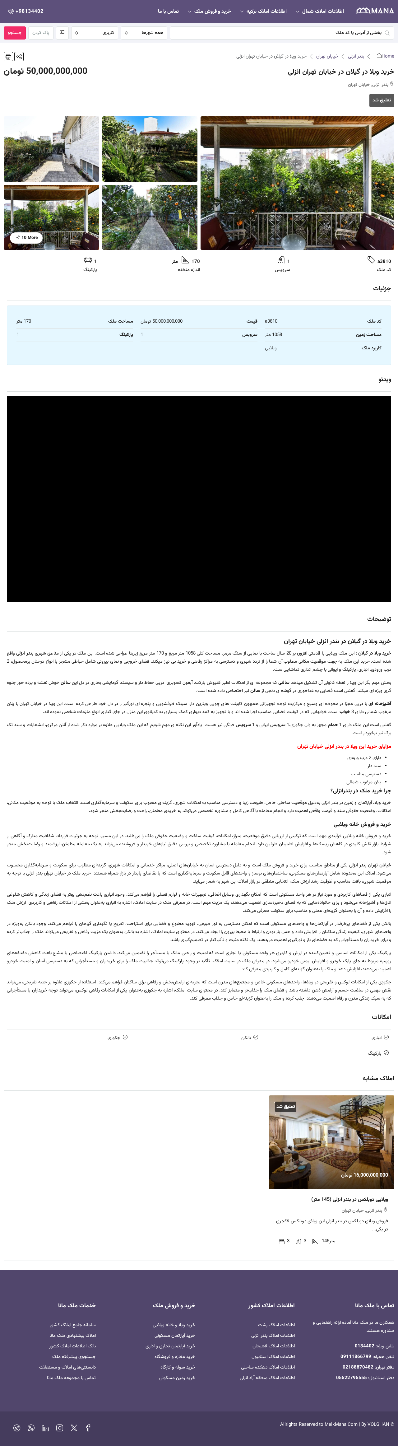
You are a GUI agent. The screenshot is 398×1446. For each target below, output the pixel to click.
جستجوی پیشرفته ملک (74, 1356)
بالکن (246, 1038)
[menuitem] (25, 12)
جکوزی (114, 1038)
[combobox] (144, 33)
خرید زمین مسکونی (177, 1378)
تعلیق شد (382, 100)
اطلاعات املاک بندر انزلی (273, 1335)
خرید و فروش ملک (212, 12)
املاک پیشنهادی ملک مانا (72, 1335)
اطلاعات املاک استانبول (273, 1356)
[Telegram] (17, 1429)
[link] (331, 1142)
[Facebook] (88, 1429)
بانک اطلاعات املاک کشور (72, 1346)
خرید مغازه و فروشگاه (175, 1356)
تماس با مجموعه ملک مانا (71, 1378)
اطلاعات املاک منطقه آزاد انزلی (267, 1378)
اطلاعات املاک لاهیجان (273, 1346)
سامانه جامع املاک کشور (73, 1325)
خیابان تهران (327, 56)
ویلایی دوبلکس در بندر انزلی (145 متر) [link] (349, 1200)
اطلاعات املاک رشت (276, 1325)
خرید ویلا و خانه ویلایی (174, 1325)
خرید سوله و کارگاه (177, 1367)
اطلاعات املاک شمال (323, 12)
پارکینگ (375, 1053)
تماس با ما (168, 12)
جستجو (15, 32)
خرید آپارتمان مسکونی (175, 1335)
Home (388, 56)
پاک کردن (40, 32)
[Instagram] (60, 1429)
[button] (19, 56)
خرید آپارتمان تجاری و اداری (170, 1346)
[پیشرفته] (62, 33)
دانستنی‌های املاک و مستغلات (67, 1367)
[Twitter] (74, 1429)
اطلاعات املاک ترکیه (267, 12)
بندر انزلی (356, 56)
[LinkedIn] (45, 1429)
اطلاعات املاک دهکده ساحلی (268, 1367)
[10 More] (51, 217)
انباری (377, 1038)
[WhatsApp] (31, 1429)
